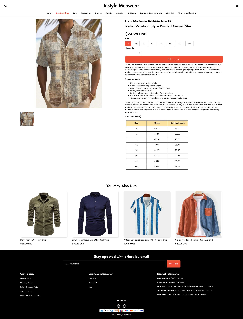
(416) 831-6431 (177, 278)
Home (128, 21)
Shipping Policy (26, 283)
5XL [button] (189, 43)
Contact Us (93, 283)
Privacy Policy (25, 279)
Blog (90, 287)
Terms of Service (27, 291)
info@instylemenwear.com (174, 282)
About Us (92, 279)
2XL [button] (160, 43)
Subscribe (173, 264)
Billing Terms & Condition (30, 295)
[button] (5, 6)
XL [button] (152, 43)
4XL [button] (179, 43)
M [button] (136, 43)
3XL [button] (170, 43)
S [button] (128, 43)
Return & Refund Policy (29, 287)
